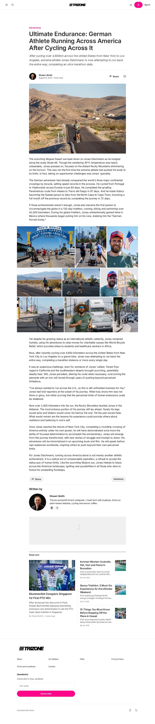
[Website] (52, 508)
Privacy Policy (117, 659)
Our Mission (53, 659)
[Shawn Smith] (37, 502)
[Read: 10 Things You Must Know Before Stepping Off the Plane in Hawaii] (120, 613)
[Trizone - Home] (77, 4)
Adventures (35, 27)
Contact (51, 666)
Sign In (147, 5)
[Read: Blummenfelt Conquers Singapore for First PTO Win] (52, 575)
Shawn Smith (45, 75)
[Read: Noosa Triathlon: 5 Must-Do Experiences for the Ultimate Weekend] (120, 589)
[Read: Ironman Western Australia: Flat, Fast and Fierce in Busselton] (120, 565)
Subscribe (46, 693)
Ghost (31, 710)
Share (116, 76)
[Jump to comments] (125, 76)
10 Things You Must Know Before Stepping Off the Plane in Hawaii (95, 613)
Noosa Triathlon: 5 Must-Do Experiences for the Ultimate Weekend (96, 589)
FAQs (82, 659)
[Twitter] (57, 508)
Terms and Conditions (26, 666)
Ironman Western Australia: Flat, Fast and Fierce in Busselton (95, 565)
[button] (6, 4)
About (19, 659)
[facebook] (130, 710)
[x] (136, 710)
